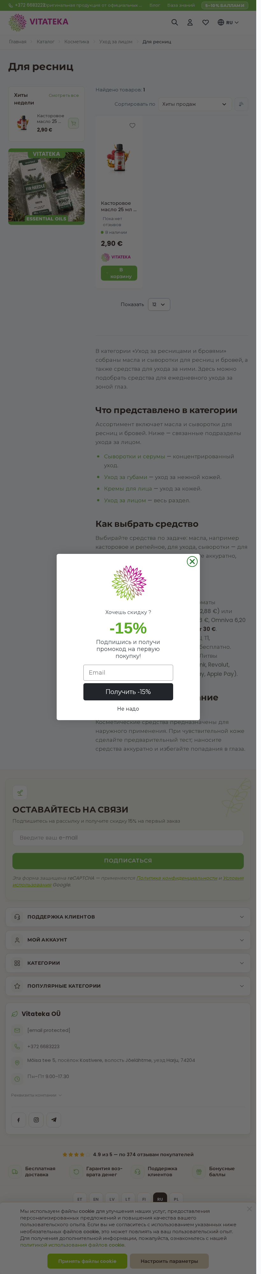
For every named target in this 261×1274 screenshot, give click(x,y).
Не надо (128, 709)
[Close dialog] (192, 561)
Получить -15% (128, 692)
